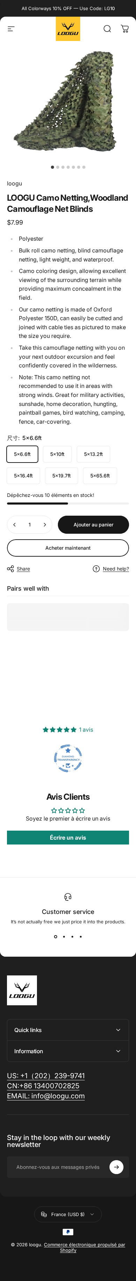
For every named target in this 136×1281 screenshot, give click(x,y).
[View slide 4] (80, 937)
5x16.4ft (23, 476)
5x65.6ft (100, 476)
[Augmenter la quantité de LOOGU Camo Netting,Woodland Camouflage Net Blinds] (44, 524)
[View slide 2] (64, 937)
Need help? (116, 569)
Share (23, 569)
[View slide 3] (72, 937)
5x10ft (57, 454)
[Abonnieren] (116, 1167)
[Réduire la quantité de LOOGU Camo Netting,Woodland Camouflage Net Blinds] (14, 524)
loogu (14, 183)
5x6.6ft (22, 454)
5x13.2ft (93, 454)
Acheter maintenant (68, 548)
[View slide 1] (55, 937)
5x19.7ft (61, 476)
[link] (46, 1096)
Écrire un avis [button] (68, 837)
